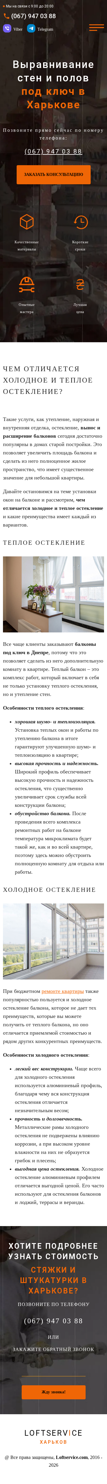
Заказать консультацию (53, 174)
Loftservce (53, 1437)
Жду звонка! (54, 1392)
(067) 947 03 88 (33, 16)
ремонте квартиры (63, 991)
